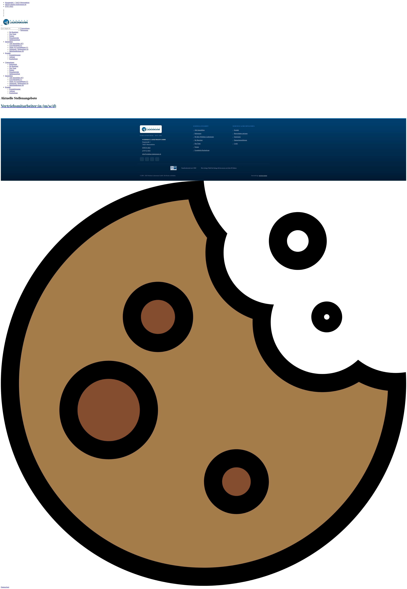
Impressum (237, 137)
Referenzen (198, 133)
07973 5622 (9, 6)
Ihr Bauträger (199, 140)
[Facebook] (147, 159)
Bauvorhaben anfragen (240, 133)
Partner (197, 147)
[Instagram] (157, 159)
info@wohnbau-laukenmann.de (15, 4)
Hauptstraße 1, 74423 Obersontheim (17, 2)
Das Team (198, 143)
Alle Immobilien (200, 130)
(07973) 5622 (146, 148)
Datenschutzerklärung (240, 140)
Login (236, 143)
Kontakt (236, 130)
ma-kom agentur (263, 175)
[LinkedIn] (152, 159)
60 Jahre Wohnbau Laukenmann (204, 137)
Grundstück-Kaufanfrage (202, 150)
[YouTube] (142, 159)
